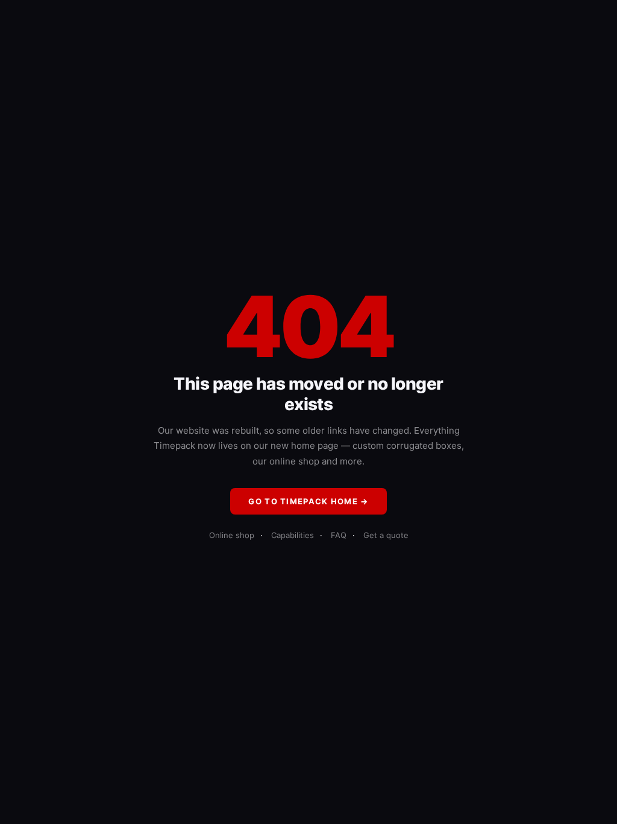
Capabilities (292, 535)
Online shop (231, 535)
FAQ (338, 535)
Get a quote (386, 535)
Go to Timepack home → (308, 501)
